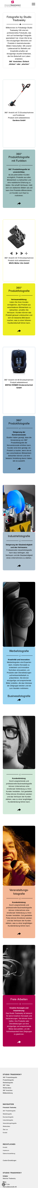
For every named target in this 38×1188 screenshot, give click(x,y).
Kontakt (5, 1132)
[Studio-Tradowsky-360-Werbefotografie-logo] (16, 4)
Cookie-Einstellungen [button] (9, 1160)
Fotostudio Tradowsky (9, 1107)
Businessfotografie (8, 1117)
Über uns (5, 1129)
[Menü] (32, 4)
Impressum (6, 1150)
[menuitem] (32, 4)
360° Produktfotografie (9, 1111)
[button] (3, 1184)
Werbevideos (6, 1126)
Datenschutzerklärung (9, 1153)
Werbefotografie (7, 1114)
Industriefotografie (8, 1120)
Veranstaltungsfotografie (9, 1123)
